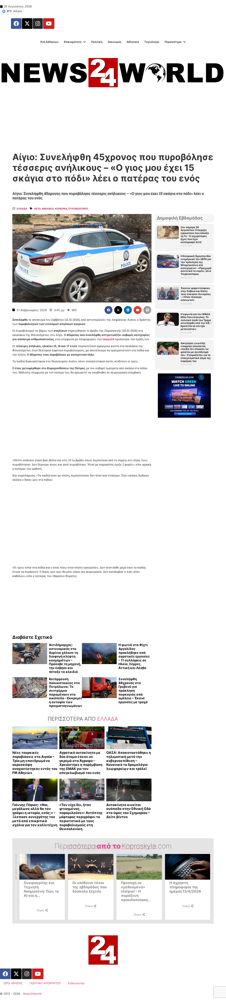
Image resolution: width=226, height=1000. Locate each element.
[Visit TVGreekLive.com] (184, 395)
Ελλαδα (22, 208)
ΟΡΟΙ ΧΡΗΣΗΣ (13, 983)
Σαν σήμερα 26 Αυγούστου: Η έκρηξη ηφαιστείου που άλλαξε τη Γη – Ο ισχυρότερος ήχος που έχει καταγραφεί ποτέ (195, 235)
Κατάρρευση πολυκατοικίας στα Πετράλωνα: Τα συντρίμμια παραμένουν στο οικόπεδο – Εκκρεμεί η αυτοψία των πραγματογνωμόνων (66, 692)
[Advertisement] (113, 122)
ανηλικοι (48, 208)
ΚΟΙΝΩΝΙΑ (61, 208)
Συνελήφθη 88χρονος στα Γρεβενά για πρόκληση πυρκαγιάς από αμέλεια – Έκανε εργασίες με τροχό (133, 690)
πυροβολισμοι (78, 208)
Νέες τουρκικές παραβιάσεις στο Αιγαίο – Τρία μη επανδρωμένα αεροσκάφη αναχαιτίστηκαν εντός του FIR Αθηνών (34, 763)
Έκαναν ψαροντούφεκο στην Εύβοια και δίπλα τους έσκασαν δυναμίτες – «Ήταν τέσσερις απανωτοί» (196, 294)
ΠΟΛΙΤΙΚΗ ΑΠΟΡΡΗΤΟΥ (45, 983)
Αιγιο (37, 208)
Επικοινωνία (76, 983)
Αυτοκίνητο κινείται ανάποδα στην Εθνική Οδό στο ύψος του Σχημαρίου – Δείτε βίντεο (128, 811)
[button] (108, 310)
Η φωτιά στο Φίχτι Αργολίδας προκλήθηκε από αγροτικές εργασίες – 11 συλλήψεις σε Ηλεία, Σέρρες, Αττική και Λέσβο (134, 656)
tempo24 (109, 339)
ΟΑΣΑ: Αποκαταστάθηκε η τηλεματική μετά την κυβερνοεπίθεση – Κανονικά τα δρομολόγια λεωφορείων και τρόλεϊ (128, 761)
